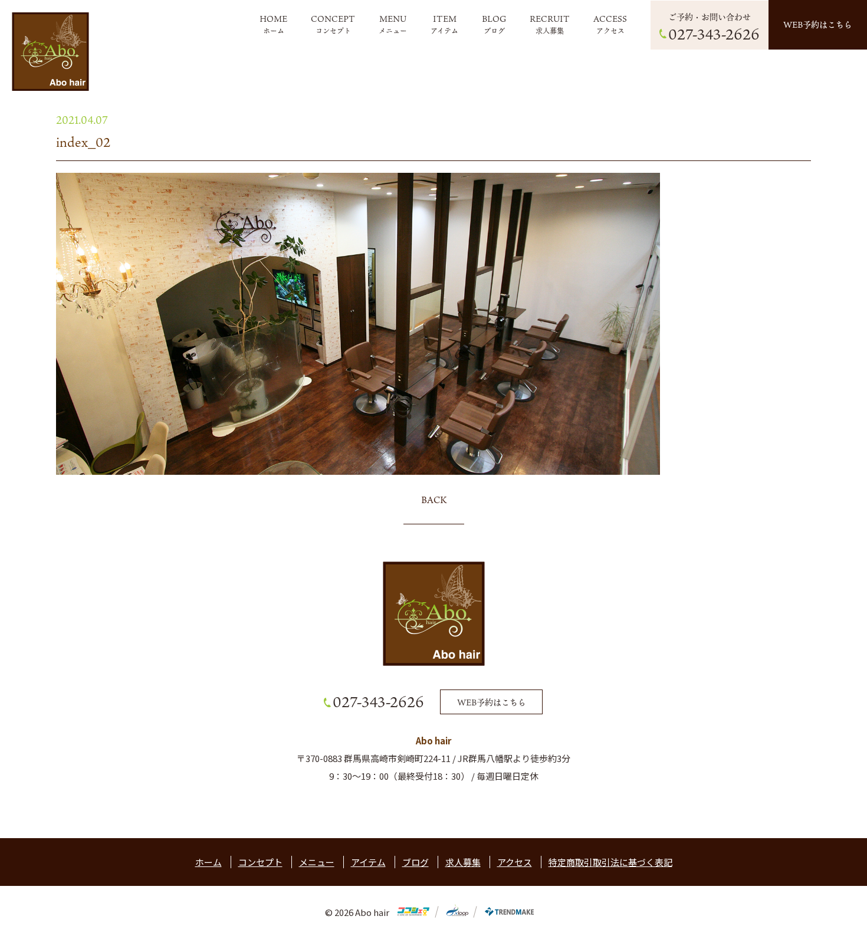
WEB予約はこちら (817, 24)
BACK (433, 499)
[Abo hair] (50, 51)
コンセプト (333, 30)
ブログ (494, 30)
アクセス (610, 30)
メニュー (393, 30)
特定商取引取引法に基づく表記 (610, 862)
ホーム (273, 30)
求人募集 (550, 30)
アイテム (444, 30)
